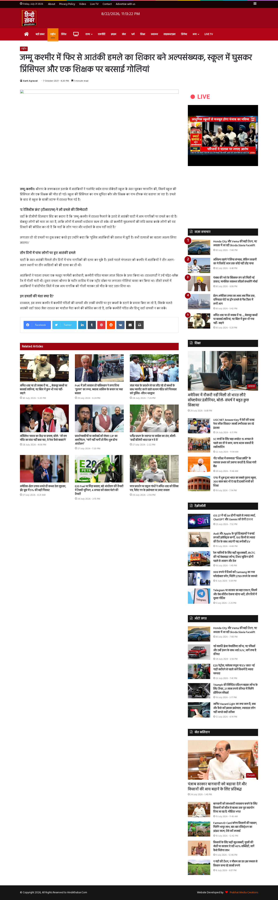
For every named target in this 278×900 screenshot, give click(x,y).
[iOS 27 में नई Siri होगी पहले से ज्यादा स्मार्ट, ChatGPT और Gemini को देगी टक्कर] (199, 521)
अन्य (195, 34)
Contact (107, 4)
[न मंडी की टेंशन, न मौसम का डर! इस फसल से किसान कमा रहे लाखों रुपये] (199, 867)
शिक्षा (142, 34)
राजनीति (101, 34)
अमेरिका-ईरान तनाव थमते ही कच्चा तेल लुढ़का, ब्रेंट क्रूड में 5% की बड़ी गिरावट (43, 488)
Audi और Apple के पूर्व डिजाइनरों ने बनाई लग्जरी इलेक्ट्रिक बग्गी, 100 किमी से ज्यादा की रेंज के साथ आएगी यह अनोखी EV (234, 537)
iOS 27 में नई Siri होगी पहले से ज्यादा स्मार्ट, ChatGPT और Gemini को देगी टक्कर (234, 517)
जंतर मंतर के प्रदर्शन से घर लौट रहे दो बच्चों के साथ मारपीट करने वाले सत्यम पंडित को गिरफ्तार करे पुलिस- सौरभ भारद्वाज (153, 389)
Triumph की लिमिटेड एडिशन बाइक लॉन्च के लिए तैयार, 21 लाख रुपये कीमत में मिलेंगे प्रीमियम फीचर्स (235, 689)
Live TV (94, 4)
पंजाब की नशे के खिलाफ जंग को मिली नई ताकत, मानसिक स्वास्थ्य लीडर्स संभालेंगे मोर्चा (235, 280)
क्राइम (113, 34)
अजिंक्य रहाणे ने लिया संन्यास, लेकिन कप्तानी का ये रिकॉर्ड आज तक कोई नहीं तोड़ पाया (235, 261)
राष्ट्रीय (53, 34)
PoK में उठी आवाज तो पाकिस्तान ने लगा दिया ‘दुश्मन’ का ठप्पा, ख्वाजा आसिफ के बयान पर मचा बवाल (99, 389)
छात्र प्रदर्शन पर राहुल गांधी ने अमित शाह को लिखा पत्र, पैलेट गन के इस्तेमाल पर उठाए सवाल (154, 488)
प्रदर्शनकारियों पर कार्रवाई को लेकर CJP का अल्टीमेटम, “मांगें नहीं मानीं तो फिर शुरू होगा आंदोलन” (96, 440)
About (51, 4)
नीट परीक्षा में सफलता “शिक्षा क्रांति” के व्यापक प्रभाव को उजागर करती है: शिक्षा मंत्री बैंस (234, 462)
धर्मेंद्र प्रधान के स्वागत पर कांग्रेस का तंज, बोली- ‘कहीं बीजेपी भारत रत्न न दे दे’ (153, 438)
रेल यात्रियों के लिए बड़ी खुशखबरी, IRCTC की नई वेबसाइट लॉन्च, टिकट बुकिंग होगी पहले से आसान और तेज (234, 557)
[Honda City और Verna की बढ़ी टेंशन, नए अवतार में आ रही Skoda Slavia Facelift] (199, 247)
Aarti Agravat (30, 81)
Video (82, 4)
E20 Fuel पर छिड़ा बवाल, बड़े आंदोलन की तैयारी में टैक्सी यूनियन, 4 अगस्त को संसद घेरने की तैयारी (99, 490)
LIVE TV (209, 34)
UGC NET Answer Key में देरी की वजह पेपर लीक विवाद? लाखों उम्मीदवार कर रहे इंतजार (233, 424)
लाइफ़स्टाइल (169, 34)
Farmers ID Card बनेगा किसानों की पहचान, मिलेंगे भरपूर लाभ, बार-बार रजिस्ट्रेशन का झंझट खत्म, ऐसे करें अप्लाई (235, 827)
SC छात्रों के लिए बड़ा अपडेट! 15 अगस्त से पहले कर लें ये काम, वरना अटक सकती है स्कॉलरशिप (233, 443)
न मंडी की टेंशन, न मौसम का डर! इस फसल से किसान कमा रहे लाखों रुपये (235, 863)
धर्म (133, 34)
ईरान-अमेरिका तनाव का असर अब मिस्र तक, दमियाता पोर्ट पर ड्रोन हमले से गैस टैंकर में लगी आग (234, 300)
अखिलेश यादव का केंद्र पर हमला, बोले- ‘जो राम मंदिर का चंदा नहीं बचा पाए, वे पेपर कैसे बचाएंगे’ (43, 438)
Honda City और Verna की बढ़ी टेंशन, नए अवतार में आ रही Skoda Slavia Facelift (235, 243)
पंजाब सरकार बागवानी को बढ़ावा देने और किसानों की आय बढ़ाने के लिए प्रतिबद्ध (217, 786)
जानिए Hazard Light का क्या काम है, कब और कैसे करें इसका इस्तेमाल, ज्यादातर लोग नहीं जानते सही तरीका (234, 708)
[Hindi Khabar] (29, 18)
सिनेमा (184, 34)
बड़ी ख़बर (40, 34)
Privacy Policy (67, 4)
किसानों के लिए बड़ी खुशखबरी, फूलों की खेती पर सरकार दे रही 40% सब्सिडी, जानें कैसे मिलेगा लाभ (233, 846)
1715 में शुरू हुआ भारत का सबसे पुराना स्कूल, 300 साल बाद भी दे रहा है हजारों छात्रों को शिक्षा (234, 482)
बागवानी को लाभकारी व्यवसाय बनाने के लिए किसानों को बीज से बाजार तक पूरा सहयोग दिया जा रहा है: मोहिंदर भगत (235, 808)
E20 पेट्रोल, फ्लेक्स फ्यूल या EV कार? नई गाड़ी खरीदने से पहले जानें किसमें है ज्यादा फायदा (234, 669)
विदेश (63, 34)
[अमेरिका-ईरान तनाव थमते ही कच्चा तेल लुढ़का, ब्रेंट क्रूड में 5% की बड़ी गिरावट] (44, 468)
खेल (124, 34)
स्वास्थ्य (154, 34)
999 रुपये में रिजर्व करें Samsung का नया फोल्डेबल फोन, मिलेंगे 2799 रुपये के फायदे (235, 574)
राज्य (87, 34)
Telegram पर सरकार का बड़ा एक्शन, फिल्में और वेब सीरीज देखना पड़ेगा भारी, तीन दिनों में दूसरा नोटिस (235, 594)
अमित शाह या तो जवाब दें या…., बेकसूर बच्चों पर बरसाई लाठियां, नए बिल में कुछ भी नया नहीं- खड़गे (43, 389)
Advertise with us (125, 4)
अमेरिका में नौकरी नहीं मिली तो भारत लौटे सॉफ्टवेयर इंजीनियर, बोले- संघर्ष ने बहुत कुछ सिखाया (218, 400)
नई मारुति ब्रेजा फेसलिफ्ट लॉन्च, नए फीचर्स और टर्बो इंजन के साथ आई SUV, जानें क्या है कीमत (234, 650)
